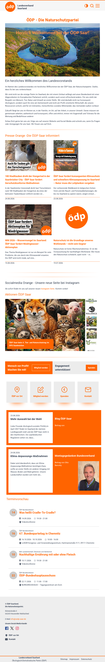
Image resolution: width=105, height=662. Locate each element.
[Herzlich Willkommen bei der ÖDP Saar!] (52, 49)
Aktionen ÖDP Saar (18, 294)
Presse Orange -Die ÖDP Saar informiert (32, 135)
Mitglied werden (41, 368)
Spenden (91, 368)
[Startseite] (10, 7)
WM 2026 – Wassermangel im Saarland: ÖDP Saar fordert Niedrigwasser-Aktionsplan (26, 244)
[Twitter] (12, 628)
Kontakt (12, 639)
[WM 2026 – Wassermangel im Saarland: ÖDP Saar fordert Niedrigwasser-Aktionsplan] (28, 234)
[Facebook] (6, 628)
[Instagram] (17, 628)
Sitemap (63, 659)
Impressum (74, 659)
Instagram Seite (47, 289)
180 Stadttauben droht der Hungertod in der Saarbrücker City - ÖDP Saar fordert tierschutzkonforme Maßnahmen (27, 179)
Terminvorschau (17, 499)
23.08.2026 (29, 426)
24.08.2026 (30, 464)
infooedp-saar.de (18, 619)
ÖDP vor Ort (14, 635)
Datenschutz (86, 659)
